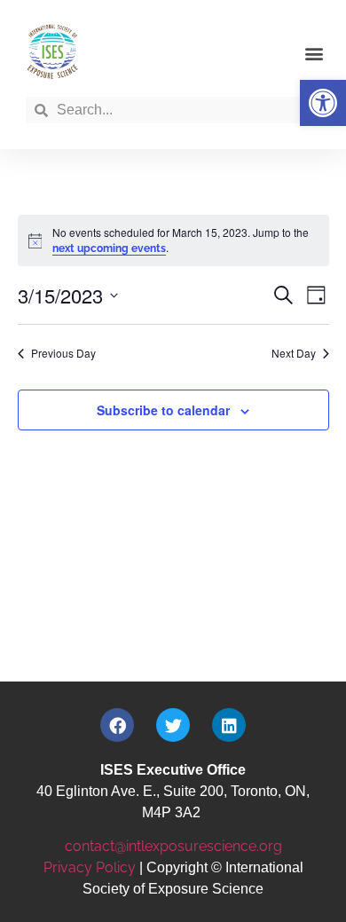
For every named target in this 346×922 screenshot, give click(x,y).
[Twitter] (173, 725)
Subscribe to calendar (163, 410)
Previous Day (63, 353)
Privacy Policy (89, 867)
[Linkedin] (229, 725)
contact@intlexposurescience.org (173, 846)
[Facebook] (117, 725)
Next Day (293, 353)
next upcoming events (109, 248)
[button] (323, 103)
